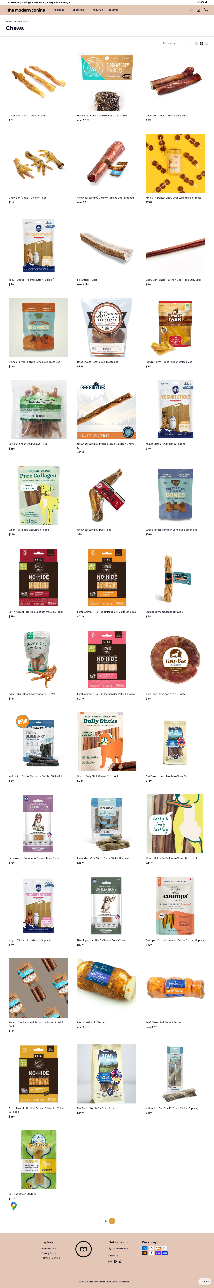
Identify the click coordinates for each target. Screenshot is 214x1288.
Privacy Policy (48, 1253)
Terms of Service (50, 1257)
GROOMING (79, 10)
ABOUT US (98, 10)
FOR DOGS (59, 10)
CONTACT (113, 10)
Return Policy (48, 1248)
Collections (21, 21)
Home (9, 21)
